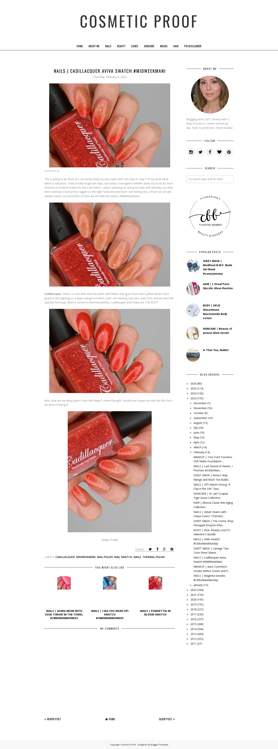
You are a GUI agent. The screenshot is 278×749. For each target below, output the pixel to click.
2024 (193, 393)
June (196, 432)
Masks (164, 46)
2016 (193, 619)
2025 (193, 388)
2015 (193, 624)
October (199, 413)
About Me (94, 46)
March (197, 447)
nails (137, 557)
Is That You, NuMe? (216, 350)
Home (80, 46)
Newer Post (54, 719)
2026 (193, 383)
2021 (193, 595)
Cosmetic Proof (139, 21)
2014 (193, 629)
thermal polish (153, 557)
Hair (176, 46)
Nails (108, 46)
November (200, 408)
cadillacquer (65, 557)
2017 (193, 614)
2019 (193, 604)
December (200, 403)
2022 (193, 590)
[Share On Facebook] (157, 549)
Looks (134, 46)
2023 (193, 398)
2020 (193, 599)
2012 (193, 639)
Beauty (121, 46)
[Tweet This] (150, 549)
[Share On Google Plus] (165, 549)
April (196, 442)
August (198, 423)
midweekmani (86, 557)
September (200, 418)
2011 (193, 643)
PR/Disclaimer (192, 46)
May (196, 437)
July (196, 427)
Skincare (149, 46)
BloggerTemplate (159, 744)
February (199, 452)
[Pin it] (172, 549)
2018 (193, 609)
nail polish (105, 557)
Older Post (165, 719)
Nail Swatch (123, 557)
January (198, 585)
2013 (193, 634)
